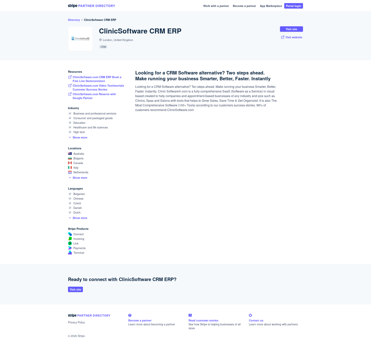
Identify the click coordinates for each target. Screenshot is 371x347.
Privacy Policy (76, 322)
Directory (74, 20)
